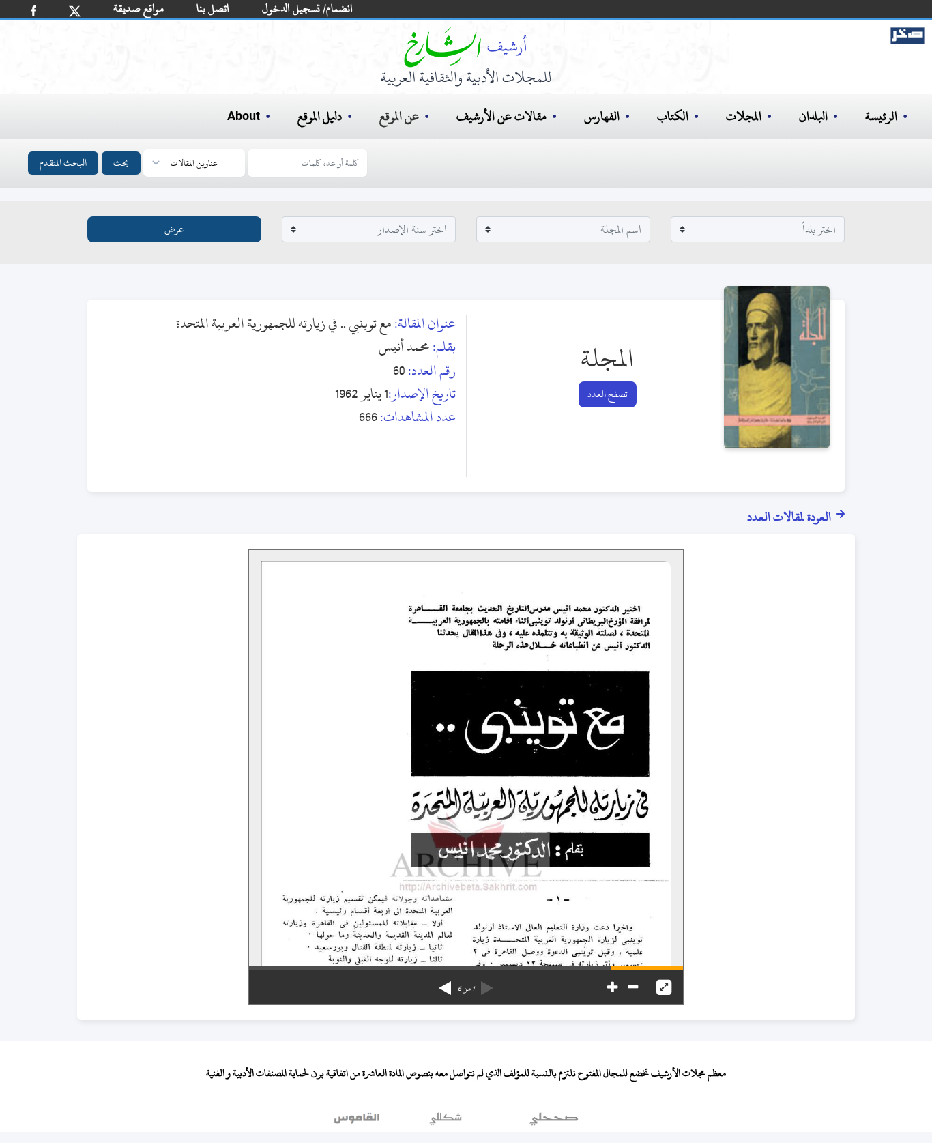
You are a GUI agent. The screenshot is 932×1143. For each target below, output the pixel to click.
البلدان (813, 116)
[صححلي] (553, 1122)
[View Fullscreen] (664, 987)
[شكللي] (445, 1122)
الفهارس (602, 116)
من (466, 989)
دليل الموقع (319, 116)
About (243, 116)
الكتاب (672, 116)
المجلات (743, 116)
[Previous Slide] (487, 983)
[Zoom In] (612, 987)
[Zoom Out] (633, 987)
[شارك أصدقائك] (33, 10)
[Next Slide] (445, 983)
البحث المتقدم (63, 163)
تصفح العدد (607, 394)
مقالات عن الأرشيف (501, 116)
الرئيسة (881, 116)
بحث (121, 163)
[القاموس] (358, 1122)
